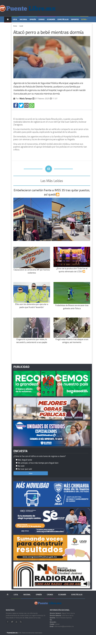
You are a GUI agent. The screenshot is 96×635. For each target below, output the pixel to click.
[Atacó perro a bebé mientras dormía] (15, 105)
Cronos (41, 19)
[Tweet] (21, 105)
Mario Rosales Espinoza (61, 618)
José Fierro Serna (61, 615)
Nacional (23, 19)
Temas (7, 25)
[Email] (26, 105)
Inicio (15, 26)
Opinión (33, 19)
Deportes (75, 19)
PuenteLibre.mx (12, 633)
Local (15, 19)
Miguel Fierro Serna (62, 613)
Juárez (54, 624)
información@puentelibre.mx (62, 626)
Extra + (84, 19)
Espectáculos (63, 19)
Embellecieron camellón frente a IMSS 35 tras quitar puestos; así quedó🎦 (52, 192)
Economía (51, 19)
